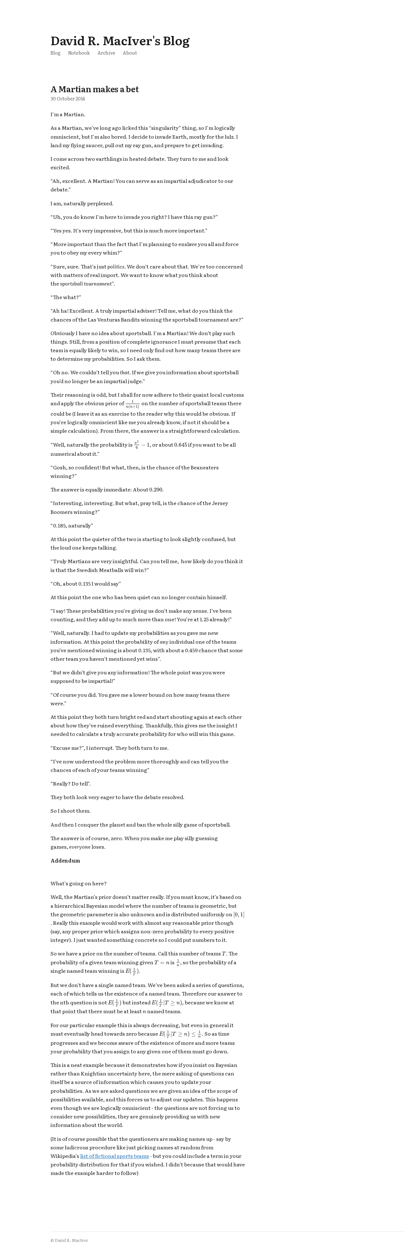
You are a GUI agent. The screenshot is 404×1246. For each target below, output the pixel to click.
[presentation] (132, 404)
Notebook (79, 52)
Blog (55, 52)
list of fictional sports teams (114, 1155)
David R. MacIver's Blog (119, 40)
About (130, 52)
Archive (106, 52)
